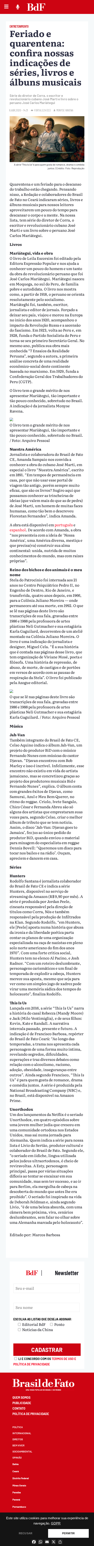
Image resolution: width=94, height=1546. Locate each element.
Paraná (16, 1499)
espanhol (18, 529)
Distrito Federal (20, 1478)
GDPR (56, 1523)
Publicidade (21, 1403)
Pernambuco (19, 1506)
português (64, 524)
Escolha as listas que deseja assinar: (42, 1319)
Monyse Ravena (64, 110)
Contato (18, 1408)
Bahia (15, 1464)
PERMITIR (68, 1533)
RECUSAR (25, 1533)
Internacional (21, 1433)
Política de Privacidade (30, 1414)
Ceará (15, 1471)
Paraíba (16, 1492)
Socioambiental (22, 1451)
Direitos (17, 1439)
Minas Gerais (19, 1485)
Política (17, 1427)
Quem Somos (21, 1397)
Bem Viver (18, 1445)
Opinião (17, 1457)
